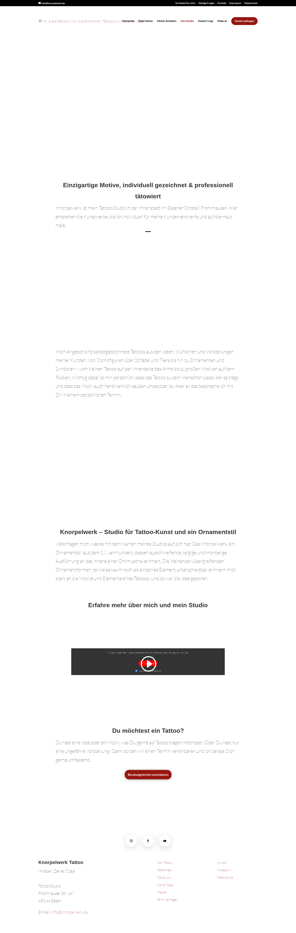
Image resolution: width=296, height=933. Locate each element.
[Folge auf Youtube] (165, 841)
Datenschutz (251, 3)
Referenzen (165, 870)
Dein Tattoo (146, 20)
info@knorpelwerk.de (69, 912)
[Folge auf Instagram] (131, 841)
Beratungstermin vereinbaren (148, 774)
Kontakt (222, 3)
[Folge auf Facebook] (148, 841)
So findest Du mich (185, 3)
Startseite (128, 20)
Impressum (235, 3)
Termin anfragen (167, 899)
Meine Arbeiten (166, 20)
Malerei (222, 20)
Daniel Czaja (205, 20)
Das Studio (187, 20)
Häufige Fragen (206, 3)
